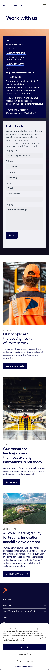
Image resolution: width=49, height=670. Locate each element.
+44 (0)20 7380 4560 (16, 53)
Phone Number (13, 193)
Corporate (8, 623)
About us (7, 600)
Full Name (11, 161)
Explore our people (15, 366)
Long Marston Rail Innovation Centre (20, 611)
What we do (8, 605)
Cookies (18, 666)
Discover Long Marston (17, 574)
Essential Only (24, 654)
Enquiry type (12, 150)
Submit (12, 235)
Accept (24, 647)
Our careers (11, 482)
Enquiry (9, 204)
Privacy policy (27, 666)
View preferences (24, 661)
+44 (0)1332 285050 (15, 45)
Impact (6, 617)
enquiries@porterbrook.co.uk (20, 73)
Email (9, 183)
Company (10, 172)
